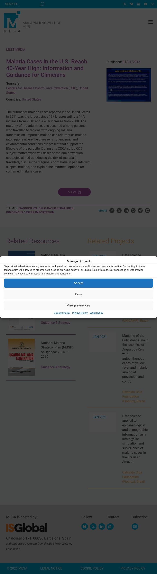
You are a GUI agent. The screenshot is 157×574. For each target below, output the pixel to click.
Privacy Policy (80, 312)
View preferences (78, 305)
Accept (78, 283)
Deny (78, 294)
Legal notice (96, 312)
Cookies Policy (62, 312)
